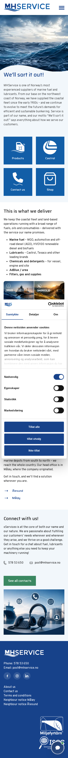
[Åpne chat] (58, 748)
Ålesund (17, 490)
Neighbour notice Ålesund (21, 704)
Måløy (16, 498)
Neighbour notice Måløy (19, 700)
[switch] (58, 388)
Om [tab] (55, 314)
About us (9, 687)
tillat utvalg (34, 438)
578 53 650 (15, 563)
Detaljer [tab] (34, 314)
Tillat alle (34, 426)
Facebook (7, 675)
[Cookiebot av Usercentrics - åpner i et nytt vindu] (48, 304)
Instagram (17, 675)
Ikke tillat (34, 450)
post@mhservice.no (47, 563)
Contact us (11, 691)
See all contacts (19, 580)
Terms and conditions (17, 696)
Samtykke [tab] (12, 314)
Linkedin (26, 675)
